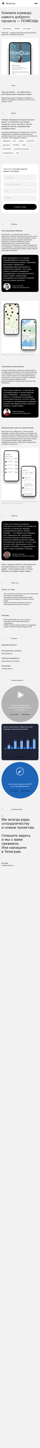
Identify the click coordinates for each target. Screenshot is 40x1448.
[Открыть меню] (35, 3)
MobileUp (10, 3)
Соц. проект (14, 714)
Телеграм (12, 851)
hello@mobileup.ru (7, 865)
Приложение (25, 714)
